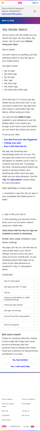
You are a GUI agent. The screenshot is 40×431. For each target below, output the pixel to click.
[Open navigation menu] (2, 2)
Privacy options (7, 399)
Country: (26, 426)
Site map (5, 411)
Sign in (35, 3)
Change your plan (12, 143)
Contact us (25, 411)
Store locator (6, 420)
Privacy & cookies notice (8, 405)
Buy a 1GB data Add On (15, 146)
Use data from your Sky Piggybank (20, 139)
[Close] (34, 11)
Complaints (6, 415)
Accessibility (26, 404)
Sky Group (25, 415)
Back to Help (8, 20)
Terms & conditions (28, 399)
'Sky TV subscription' (12, 180)
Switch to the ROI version (12, 14)
